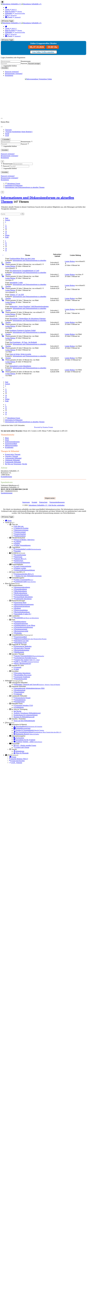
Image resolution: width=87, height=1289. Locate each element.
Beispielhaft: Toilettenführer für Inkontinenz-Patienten (28, 318)
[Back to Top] (2, 2)
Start (6, 218)
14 (6, 231)
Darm (7, 440)
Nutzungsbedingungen (57, 502)
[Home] (6, 7)
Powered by (38, 427)
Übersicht (8, 130)
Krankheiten (9, 447)
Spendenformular (6, 493)
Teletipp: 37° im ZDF (17, 295)
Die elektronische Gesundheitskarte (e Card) (24, 270)
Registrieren (9, 75)
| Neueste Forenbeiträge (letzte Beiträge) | (19, 132)
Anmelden (5, 68)
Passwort (24, 63)
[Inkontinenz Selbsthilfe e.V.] (21, 4)
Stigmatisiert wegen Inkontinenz (20, 366)
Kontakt (34, 502)
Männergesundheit (11, 445)
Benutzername (26, 61)
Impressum (26, 502)
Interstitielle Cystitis (16, 282)
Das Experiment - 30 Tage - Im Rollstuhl (23, 342)
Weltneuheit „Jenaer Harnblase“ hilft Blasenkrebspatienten (29, 306)
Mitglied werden (50, 498)
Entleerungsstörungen (12, 442)
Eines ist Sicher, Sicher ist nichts (20, 354)
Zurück (7, 220)
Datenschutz (43, 502)
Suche (7, 133)
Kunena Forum (48, 427)
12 (6, 228)
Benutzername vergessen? (13, 73)
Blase (7, 438)
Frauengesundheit (11, 443)
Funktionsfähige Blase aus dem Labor (22, 258)
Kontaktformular (6, 477)
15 (6, 233)
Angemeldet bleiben (10, 66)
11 (6, 226)
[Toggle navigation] (2, 118)
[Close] (2, 126)
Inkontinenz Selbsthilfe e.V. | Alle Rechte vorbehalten (47, 505)
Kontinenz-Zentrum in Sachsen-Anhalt (23, 330)
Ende (7, 237)
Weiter (7, 235)
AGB (7, 135)
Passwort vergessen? (12, 72)
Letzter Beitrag (10, 266)
